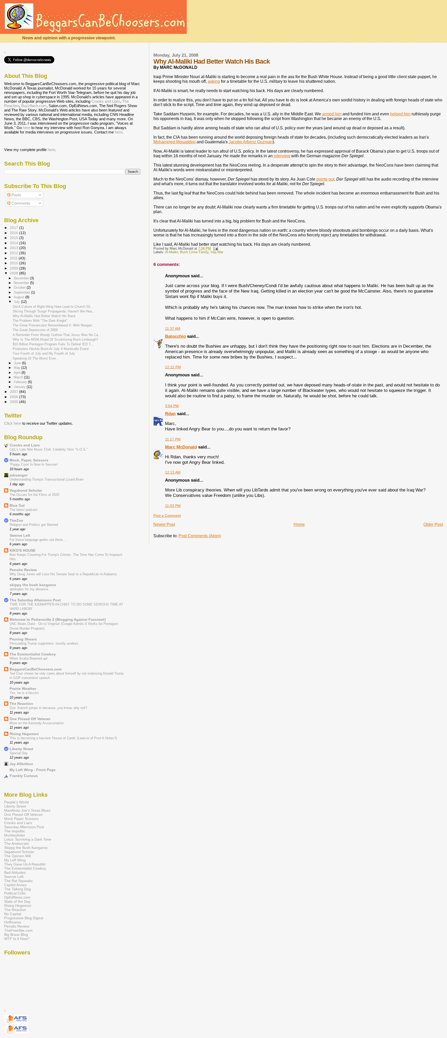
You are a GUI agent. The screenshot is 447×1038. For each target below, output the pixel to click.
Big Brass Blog (16, 934)
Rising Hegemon (24, 734)
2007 (14, 392)
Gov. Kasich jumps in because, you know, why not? (48, 708)
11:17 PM (173, 439)
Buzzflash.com (34, 105)
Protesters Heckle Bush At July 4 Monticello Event (51, 349)
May (17, 368)
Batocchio (175, 336)
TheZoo (16, 520)
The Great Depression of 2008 (35, 330)
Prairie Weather (23, 688)
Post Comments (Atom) (199, 536)
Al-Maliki (171, 252)
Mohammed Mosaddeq (174, 142)
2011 (14, 258)
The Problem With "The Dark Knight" (40, 321)
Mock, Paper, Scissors (29, 460)
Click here (12, 423)
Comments (20, 203)
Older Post (433, 524)
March (19, 377)
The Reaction (21, 703)
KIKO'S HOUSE (22, 550)
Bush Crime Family (194, 252)
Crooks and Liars (105, 101)
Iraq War (217, 252)
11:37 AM (172, 328)
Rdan (170, 413)
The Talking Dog (17, 889)
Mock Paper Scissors (21, 819)
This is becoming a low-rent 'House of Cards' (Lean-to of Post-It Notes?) (63, 738)
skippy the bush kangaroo (33, 585)
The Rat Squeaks (18, 881)
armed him (331, 114)
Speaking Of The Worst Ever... (36, 358)
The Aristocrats (16, 843)
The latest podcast (24, 510)
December (22, 278)
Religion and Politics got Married (34, 525)
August (19, 297)
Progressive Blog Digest (23, 918)
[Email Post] (215, 248)
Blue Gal (17, 505)
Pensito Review (23, 570)
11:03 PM (173, 506)
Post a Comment (167, 515)
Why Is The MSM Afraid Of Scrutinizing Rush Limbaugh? (55, 339)
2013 (14, 248)
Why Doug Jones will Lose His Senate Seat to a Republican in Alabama (63, 574)
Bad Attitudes (15, 872)
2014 (14, 243)
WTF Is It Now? (16, 939)
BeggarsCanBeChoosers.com (36, 669)
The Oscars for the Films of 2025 (34, 495)
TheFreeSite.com (18, 930)
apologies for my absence (29, 589)
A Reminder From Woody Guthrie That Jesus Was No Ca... (57, 335)
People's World (16, 802)
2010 (14, 263)
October (20, 287)
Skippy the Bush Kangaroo (26, 848)
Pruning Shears (23, 639)
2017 (14, 228)
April (17, 373)
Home (299, 524)
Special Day (19, 753)
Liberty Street (21, 749)
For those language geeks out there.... (38, 540)
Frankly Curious (24, 776)
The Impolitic (14, 831)
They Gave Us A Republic (25, 864)
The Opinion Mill (17, 856)
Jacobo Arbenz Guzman (251, 142)
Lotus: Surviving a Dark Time (27, 839)
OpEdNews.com (17, 897)
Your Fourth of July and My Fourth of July (44, 353)
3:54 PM (172, 406)
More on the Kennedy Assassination (37, 723)
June (18, 363)
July (17, 302)
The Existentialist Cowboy (33, 654)
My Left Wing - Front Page (33, 770)
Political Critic (15, 893)
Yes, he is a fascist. (25, 693)
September (22, 292)
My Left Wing (15, 860)
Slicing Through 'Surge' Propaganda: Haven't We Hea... (54, 311)
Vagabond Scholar (26, 490)
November (22, 283)
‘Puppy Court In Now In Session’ (34, 464)
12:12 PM (173, 367)
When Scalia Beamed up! (29, 658)
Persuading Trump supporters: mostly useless (44, 643)
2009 (14, 268)
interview (282, 156)
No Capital (12, 914)
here (26, 127)
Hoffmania (12, 922)
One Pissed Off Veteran (30, 719)
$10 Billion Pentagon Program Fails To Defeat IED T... (53, 344)
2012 (14, 253)
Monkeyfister (14, 835)
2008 (14, 273)
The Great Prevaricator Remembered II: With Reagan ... (54, 325)
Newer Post (164, 524)
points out (325, 179)
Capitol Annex (15, 885)
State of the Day (17, 901)
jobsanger (18, 475)
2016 (14, 233)
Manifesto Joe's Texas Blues (27, 810)
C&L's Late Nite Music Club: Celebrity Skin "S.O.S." (49, 449)
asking (214, 81)
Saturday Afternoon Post (24, 827)
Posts (15, 195)
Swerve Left (20, 535)
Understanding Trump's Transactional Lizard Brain (47, 479)
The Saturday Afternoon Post (35, 600)
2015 (14, 238)
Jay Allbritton (21, 764)
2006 (14, 397)
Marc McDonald (181, 447)
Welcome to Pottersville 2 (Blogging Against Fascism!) (58, 619)
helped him (400, 114)
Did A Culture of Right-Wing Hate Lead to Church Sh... (53, 307)
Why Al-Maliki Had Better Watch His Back (44, 316)
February (21, 382)
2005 (14, 402)
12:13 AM (173, 472)
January (20, 387)
